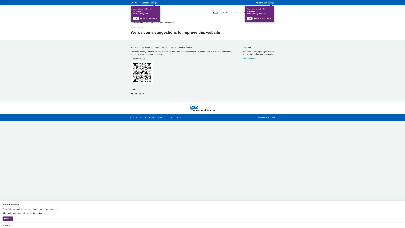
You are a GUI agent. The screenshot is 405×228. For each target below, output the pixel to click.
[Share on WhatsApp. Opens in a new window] (144, 94)
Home (215, 13)
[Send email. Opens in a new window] (140, 94)
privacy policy (21, 213)
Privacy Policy (135, 117)
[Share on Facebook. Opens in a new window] (132, 94)
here (143, 59)
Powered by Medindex (267, 117)
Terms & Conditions (173, 117)
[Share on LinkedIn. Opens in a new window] (136, 94)
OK (136, 18)
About (236, 13)
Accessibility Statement (153, 117)
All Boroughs (265, 3)
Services (226, 13)
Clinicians (144, 3)
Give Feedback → (249, 58)
